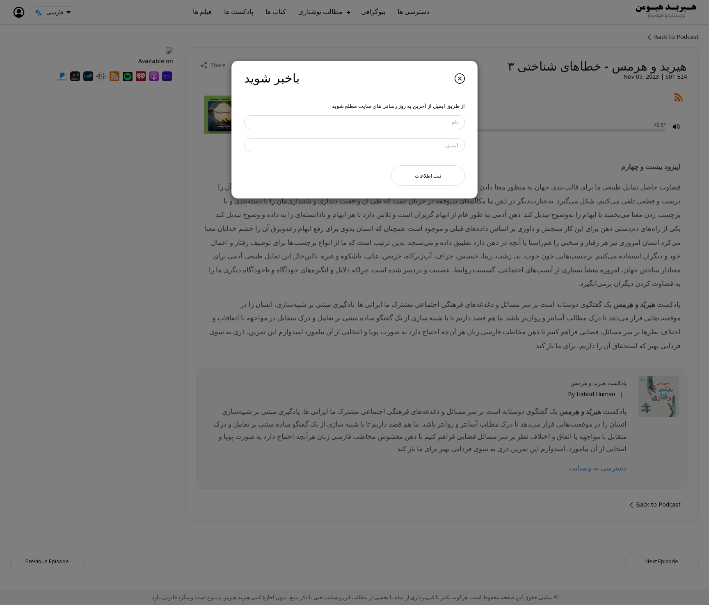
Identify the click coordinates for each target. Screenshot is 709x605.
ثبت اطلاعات (428, 175)
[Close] (460, 78)
